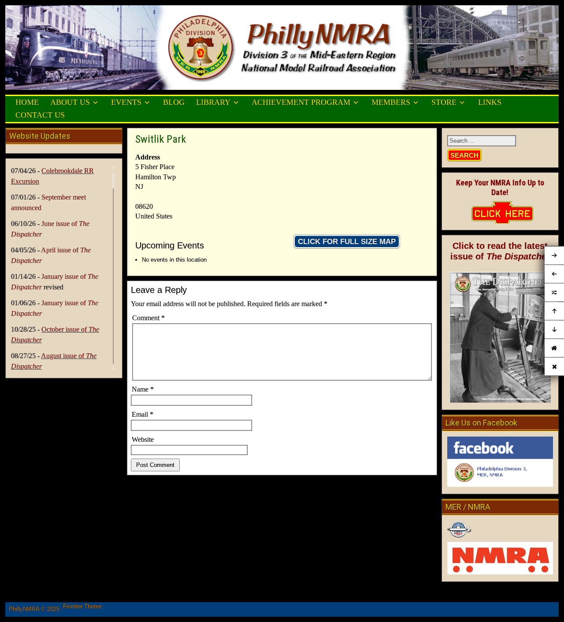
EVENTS (126, 102)
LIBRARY (213, 102)
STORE (443, 102)
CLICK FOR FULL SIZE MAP (347, 241)
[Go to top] (554, 311)
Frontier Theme (82, 606)
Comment (148, 318)
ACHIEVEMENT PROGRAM (301, 102)
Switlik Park (160, 139)
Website (143, 439)
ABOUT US (70, 102)
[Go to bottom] (554, 330)
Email (142, 414)
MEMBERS (390, 102)
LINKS (489, 102)
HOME (27, 102)
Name (143, 389)
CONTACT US (40, 115)
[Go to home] (554, 348)
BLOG (174, 102)
